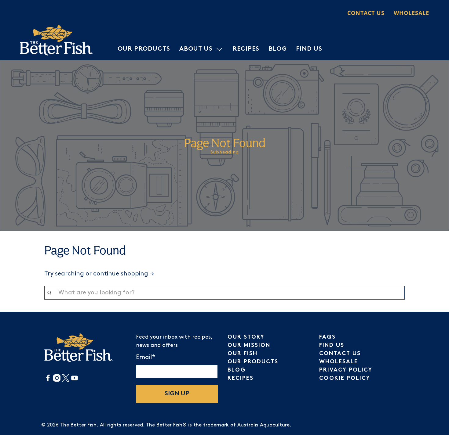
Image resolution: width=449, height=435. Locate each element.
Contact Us (366, 12)
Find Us (309, 49)
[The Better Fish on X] (65, 380)
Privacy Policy (345, 370)
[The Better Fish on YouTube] (74, 380)
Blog (277, 49)
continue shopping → (123, 273)
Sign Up (177, 394)
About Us (196, 49)
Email (145, 357)
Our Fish (242, 353)
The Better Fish (78, 425)
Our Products (144, 49)
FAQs (327, 337)
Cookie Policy (344, 378)
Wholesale (411, 12)
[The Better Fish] (56, 40)
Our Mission (249, 345)
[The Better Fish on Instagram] (56, 380)
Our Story (246, 337)
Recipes (245, 49)
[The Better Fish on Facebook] (48, 380)
